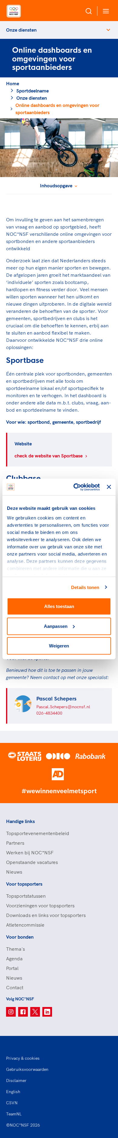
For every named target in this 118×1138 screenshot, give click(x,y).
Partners (15, 843)
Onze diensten (21, 30)
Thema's (15, 949)
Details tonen (85, 587)
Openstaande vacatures (32, 862)
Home (12, 83)
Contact (14, 987)
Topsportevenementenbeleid (37, 833)
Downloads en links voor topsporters (46, 915)
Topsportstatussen (26, 896)
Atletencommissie (25, 925)
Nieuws (14, 872)
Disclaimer (16, 1080)
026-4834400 (49, 713)
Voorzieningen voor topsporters (40, 906)
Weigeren (59, 645)
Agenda (14, 959)
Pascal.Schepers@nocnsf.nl (63, 706)
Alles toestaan (59, 606)
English (13, 1091)
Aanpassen (55, 625)
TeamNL (14, 1114)
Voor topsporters (24, 884)
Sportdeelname (32, 91)
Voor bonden (20, 937)
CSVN (12, 1102)
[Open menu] (104, 11)
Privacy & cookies (23, 1058)
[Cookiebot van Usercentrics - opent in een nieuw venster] (75, 487)
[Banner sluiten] (109, 487)
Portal (12, 968)
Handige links (20, 821)
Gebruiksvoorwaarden (27, 1069)
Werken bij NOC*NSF (30, 853)
